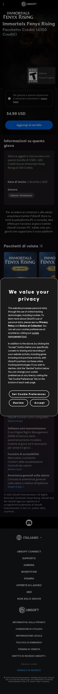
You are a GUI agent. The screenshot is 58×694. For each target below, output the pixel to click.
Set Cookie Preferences (29, 393)
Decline (18, 402)
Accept (39, 402)
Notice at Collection (31, 325)
